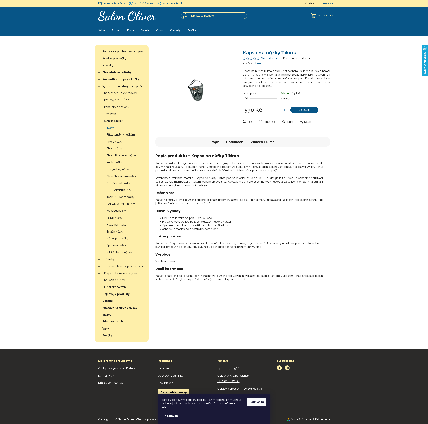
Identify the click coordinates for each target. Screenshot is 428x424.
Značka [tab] (262, 142)
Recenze (163, 368)
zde (164, 407)
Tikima (257, 63)
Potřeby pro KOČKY (116, 100)
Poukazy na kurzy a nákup (119, 307)
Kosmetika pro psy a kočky (120, 79)
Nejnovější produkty (116, 294)
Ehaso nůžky (114, 148)
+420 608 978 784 (252, 388)
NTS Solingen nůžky (119, 252)
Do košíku (304, 110)
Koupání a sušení (114, 280)
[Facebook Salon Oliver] (279, 367)
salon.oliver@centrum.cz (176, 3)
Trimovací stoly (113, 321)
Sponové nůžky (116, 245)
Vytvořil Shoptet (301, 419)
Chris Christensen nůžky (121, 176)
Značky (107, 335)
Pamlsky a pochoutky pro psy (122, 51)
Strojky (110, 259)
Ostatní (107, 300)
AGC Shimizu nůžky (119, 190)
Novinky (107, 65)
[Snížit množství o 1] (267, 110)
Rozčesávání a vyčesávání (120, 93)
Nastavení (171, 415)
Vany (105, 328)
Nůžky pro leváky (117, 238)
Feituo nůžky (114, 217)
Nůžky (110, 127)
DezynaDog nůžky (118, 169)
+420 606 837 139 (144, 3)
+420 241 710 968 (228, 368)
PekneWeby (322, 419)
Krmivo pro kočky (114, 58)
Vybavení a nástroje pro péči (122, 86)
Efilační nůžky (115, 231)
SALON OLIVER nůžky (121, 203)
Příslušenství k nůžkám (121, 134)
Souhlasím (257, 402)
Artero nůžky (114, 141)
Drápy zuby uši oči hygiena (120, 273)
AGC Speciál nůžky (118, 183)
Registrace (328, 3)
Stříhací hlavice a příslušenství (124, 266)
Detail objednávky (173, 392)
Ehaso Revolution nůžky (122, 155)
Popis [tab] (215, 142)
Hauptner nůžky (116, 224)
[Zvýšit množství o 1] (284, 110)
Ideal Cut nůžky (116, 210)
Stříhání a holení (114, 120)
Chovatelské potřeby (117, 72)
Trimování (110, 113)
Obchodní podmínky (170, 375)
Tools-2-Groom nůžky (120, 197)
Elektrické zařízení (115, 287)
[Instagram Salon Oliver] (287, 367)
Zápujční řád (165, 383)
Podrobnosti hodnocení (297, 58)
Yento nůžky (114, 162)
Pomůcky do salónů (116, 107)
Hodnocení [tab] (235, 142)
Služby (106, 314)
